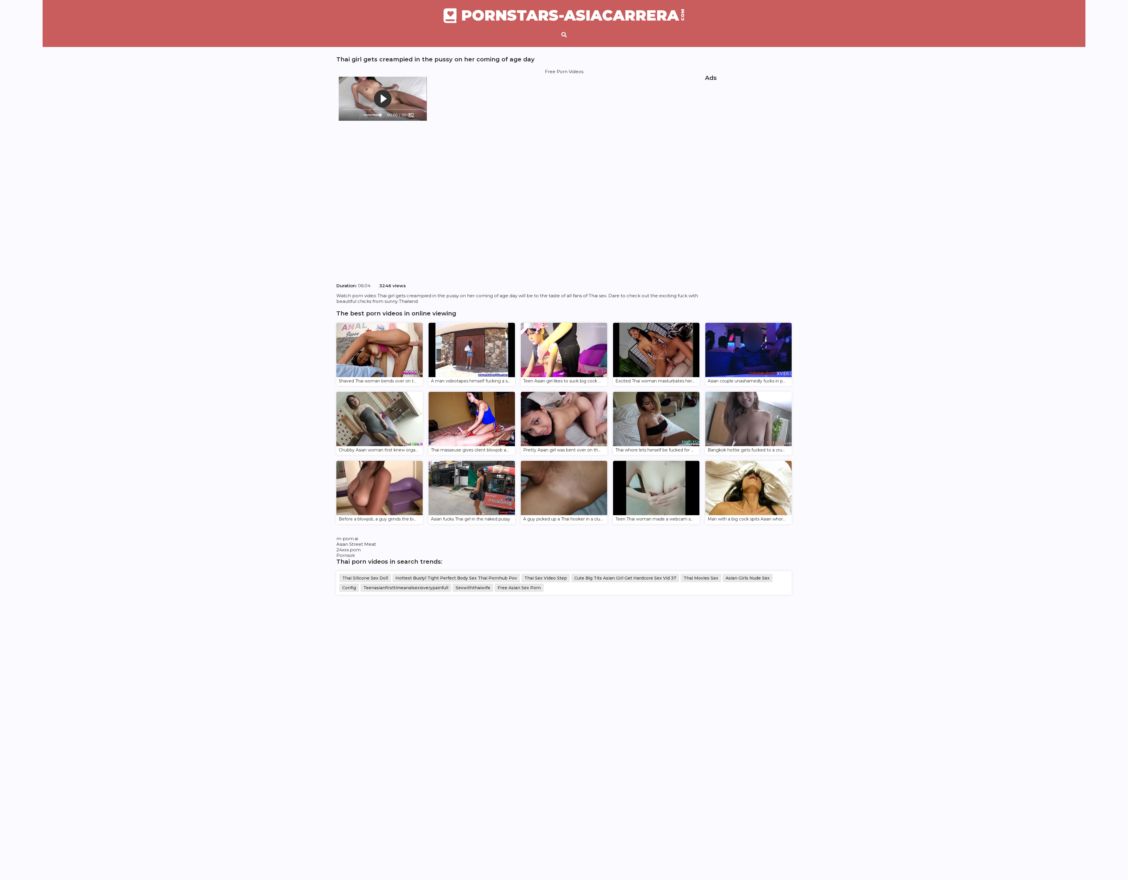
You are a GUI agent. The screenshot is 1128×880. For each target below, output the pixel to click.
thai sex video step (545, 578)
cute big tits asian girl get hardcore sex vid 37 (625, 578)
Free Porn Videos (564, 71)
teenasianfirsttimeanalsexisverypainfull (405, 587)
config (349, 587)
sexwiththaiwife (473, 587)
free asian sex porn (519, 587)
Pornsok (345, 555)
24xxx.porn (348, 549)
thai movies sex (701, 578)
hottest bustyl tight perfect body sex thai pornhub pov (456, 578)
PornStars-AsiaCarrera (573, 15)
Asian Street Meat (356, 544)
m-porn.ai (347, 538)
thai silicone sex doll (365, 578)
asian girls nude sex (748, 578)
